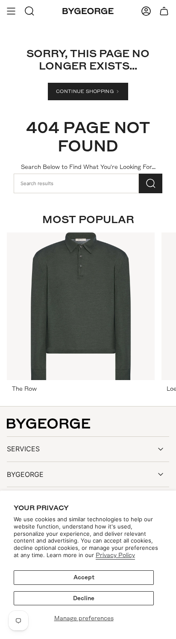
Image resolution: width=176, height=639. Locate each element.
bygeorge (25, 474)
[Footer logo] (48, 423)
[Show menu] (11, 11)
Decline (83, 598)
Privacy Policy (115, 555)
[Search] (150, 183)
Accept (83, 577)
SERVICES (23, 448)
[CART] (164, 11)
